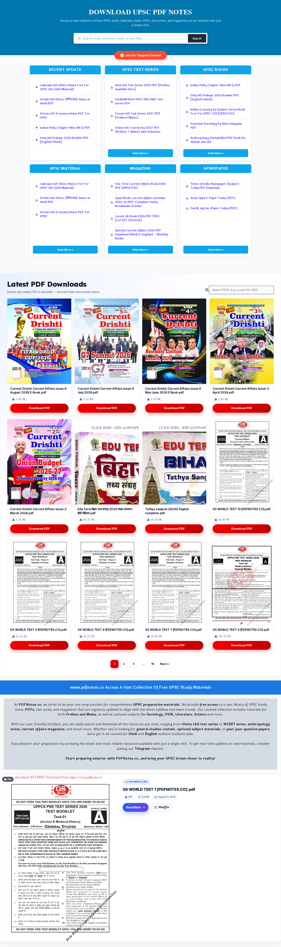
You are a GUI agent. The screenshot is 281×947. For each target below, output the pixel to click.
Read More (133, 807)
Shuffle (163, 807)
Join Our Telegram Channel (141, 55)
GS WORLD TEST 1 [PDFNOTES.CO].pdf (159, 789)
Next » (164, 663)
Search (197, 38)
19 (152, 663)
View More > (140, 153)
